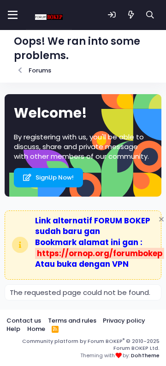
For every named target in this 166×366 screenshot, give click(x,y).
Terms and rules (72, 320)
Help (13, 328)
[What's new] (131, 15)
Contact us (23, 320)
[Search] (150, 15)
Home (36, 328)
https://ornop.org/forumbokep (99, 253)
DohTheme (145, 355)
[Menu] (13, 15)
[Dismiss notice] (160, 220)
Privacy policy (124, 320)
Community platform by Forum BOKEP (91, 344)
